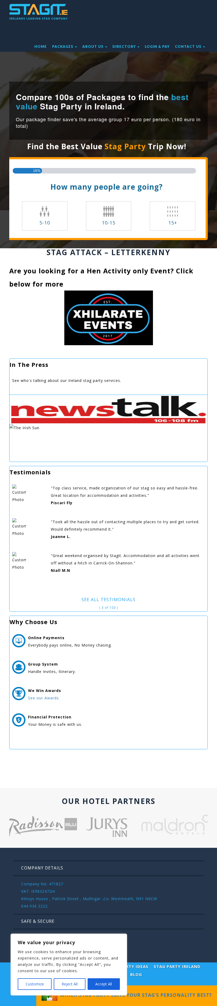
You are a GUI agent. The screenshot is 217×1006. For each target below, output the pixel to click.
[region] (69, 964)
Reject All (70, 983)
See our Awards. (44, 697)
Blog (136, 974)
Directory (124, 46)
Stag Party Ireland (177, 966)
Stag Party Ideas (127, 966)
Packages (63, 46)
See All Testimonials (108, 599)
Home (40, 46)
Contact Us (188, 46)
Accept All (103, 983)
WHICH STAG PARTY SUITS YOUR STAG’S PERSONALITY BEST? (134, 995)
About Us (93, 46)
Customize (35, 983)
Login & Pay (157, 46)
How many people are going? (106, 186)
